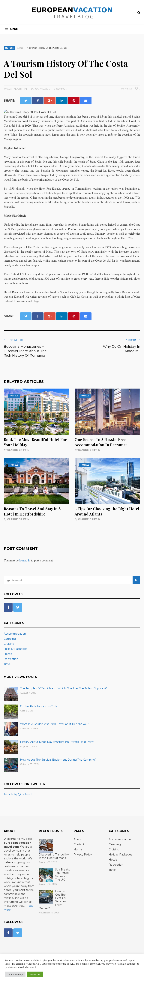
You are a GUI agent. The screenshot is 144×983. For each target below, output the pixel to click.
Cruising (9, 643)
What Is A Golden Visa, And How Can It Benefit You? (54, 724)
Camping (10, 638)
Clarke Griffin (18, 449)
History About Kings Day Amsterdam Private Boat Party (57, 742)
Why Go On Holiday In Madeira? (121, 348)
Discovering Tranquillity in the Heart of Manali (54, 856)
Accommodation (15, 633)
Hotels (9, 48)
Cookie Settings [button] (15, 974)
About (78, 839)
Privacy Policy (83, 854)
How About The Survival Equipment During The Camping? (58, 759)
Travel (7, 664)
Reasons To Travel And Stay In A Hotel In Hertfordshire (32, 511)
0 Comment (61, 88)
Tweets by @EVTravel (18, 794)
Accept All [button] (35, 974)
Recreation (11, 659)
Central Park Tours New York (38, 706)
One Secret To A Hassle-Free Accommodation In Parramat (101, 442)
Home (78, 849)
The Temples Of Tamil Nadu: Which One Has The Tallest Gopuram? (63, 688)
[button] (11, 29)
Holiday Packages (15, 649)
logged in (24, 560)
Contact (79, 844)
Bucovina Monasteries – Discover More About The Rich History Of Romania (25, 351)
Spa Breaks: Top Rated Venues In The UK (62, 875)
